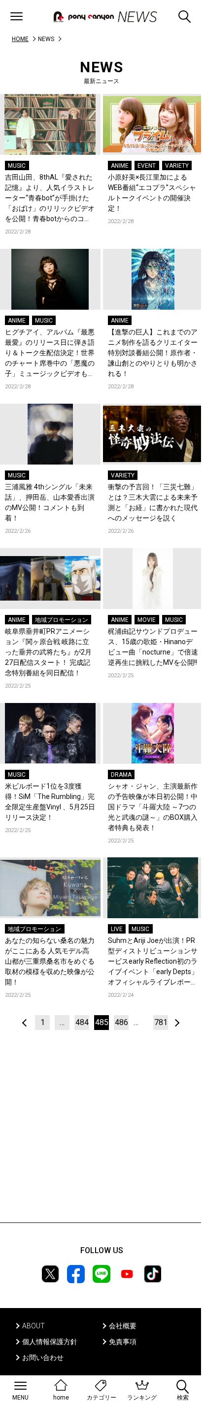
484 (82, 1022)
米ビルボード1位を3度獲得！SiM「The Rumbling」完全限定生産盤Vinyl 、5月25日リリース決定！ (50, 801)
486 (121, 1022)
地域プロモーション (61, 619)
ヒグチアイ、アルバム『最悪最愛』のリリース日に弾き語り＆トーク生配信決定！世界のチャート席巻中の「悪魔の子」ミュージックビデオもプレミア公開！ (50, 353)
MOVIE (146, 619)
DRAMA (121, 774)
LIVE (117, 929)
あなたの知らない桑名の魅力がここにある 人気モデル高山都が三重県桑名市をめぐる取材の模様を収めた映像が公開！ (50, 961)
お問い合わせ (43, 1357)
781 (161, 1022)
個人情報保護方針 (49, 1342)
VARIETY (177, 165)
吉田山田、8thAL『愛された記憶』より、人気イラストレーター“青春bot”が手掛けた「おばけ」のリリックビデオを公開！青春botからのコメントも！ (50, 198)
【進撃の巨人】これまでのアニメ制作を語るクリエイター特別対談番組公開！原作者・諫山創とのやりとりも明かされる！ (153, 352)
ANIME (120, 165)
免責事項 (122, 1342)
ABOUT (33, 1326)
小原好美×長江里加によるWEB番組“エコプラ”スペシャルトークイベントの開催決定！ (152, 192)
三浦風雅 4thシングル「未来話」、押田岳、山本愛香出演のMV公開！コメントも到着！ (50, 502)
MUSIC (17, 165)
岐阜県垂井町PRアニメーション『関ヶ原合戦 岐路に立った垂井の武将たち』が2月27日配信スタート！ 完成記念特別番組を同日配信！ (48, 652)
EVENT (146, 165)
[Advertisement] (101, 1141)
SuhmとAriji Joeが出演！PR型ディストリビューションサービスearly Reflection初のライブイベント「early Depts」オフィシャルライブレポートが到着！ (153, 962)
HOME (20, 39)
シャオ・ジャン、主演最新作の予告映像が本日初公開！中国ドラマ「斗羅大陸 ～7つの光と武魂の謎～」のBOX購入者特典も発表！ (153, 807)
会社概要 (122, 1326)
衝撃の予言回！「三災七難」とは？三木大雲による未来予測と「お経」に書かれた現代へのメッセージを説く (153, 502)
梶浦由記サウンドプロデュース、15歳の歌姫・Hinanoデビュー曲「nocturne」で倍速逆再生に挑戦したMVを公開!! (153, 646)
